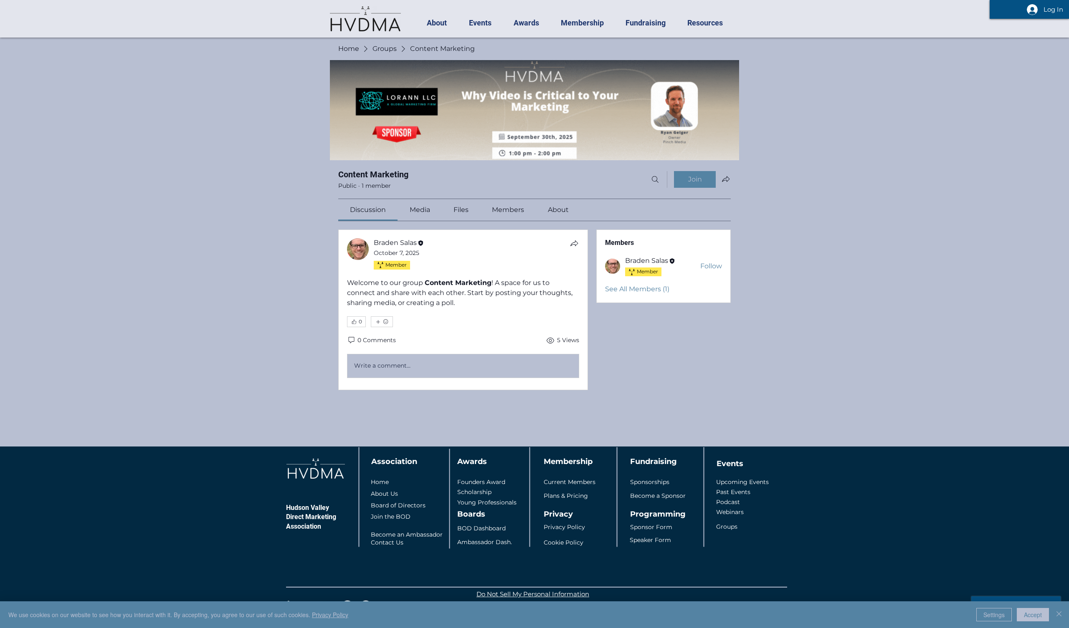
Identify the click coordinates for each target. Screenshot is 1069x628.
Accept (1033, 614)
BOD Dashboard (481, 528)
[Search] (655, 179)
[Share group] (726, 179)
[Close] (1059, 614)
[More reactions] (382, 321)
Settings (994, 614)
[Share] (574, 243)
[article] (463, 310)
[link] (368, 210)
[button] (441, 23)
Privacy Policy (330, 614)
